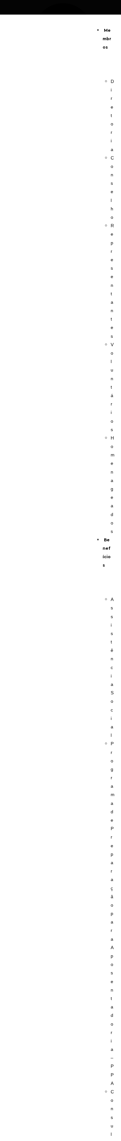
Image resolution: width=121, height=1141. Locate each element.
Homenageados (113, 484)
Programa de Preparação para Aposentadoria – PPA (113, 913)
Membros (107, 39)
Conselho (112, 187)
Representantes (112, 280)
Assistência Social (112, 667)
